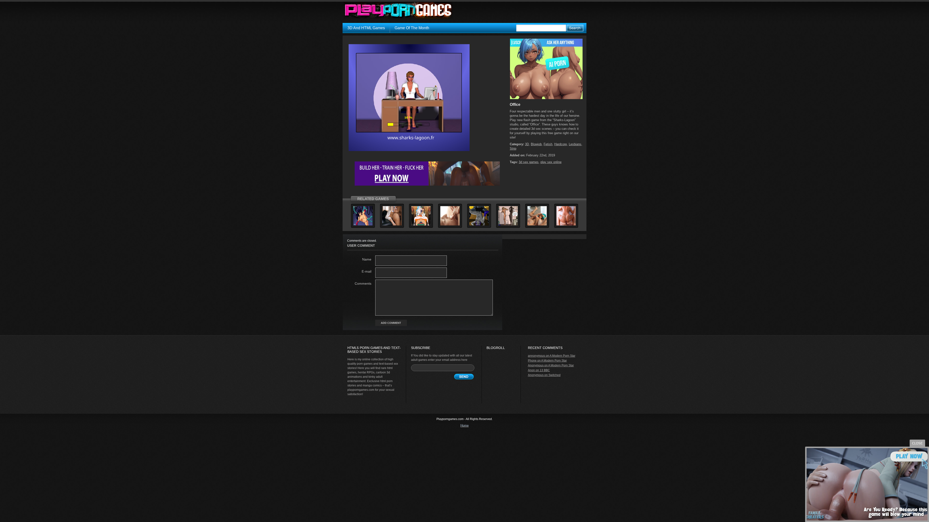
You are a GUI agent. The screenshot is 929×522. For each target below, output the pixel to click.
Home (464, 425)
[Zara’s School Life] (450, 224)
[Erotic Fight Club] (508, 224)
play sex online (551, 162)
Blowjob (536, 144)
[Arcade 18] (566, 224)
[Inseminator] (537, 224)
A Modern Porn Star (562, 355)
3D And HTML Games (366, 28)
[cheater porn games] (427, 184)
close (917, 443)
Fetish (548, 144)
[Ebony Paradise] (392, 224)
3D (527, 144)
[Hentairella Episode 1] (363, 224)
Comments (363, 283)
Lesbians (575, 144)
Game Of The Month (412, 28)
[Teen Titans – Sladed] (479, 224)
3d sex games (529, 162)
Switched (554, 375)
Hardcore (560, 144)
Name (366, 259)
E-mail (366, 271)
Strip (513, 148)
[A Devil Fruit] (421, 224)
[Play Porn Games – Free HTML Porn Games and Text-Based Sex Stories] (398, 10)
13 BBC (545, 370)
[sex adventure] (546, 98)
